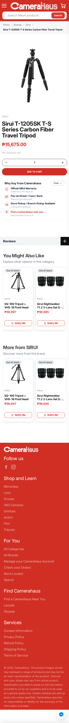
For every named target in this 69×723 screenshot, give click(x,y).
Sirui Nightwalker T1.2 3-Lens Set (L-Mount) (49, 305)
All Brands (11, 555)
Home (6, 24)
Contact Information (18, 631)
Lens (7, 493)
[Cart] (63, 6)
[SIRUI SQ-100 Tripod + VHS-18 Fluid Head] (18, 281)
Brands (17, 24)
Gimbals (10, 511)
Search (9, 580)
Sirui (28, 24)
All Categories (14, 549)
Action (8, 517)
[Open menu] (4, 6)
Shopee (9, 611)
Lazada (9, 605)
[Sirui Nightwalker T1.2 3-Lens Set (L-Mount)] (51, 281)
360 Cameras (13, 505)
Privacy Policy (14, 637)
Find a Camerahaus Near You (24, 599)
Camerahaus (22, 667)
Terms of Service (16, 655)
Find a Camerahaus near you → (28, 211)
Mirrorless (11, 486)
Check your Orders (17, 567)
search (58, 15)
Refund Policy (14, 643)
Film (7, 523)
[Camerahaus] (34, 5)
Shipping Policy (15, 649)
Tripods (9, 530)
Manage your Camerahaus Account (29, 561)
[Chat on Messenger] (61, 714)
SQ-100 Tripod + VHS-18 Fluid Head (16, 305)
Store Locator (13, 574)
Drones (9, 499)
